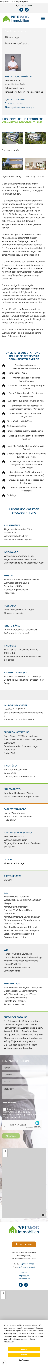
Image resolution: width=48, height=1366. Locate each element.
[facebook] (21, 10)
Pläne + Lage (12, 37)
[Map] (24, 1183)
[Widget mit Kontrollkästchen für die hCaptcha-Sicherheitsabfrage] (22, 1125)
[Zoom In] (5, 1151)
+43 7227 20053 (25, 5)
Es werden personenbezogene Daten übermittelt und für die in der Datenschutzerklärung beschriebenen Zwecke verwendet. (23, 1112)
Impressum (24, 1275)
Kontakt (24, 1272)
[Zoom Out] (5, 1155)
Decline (24, 1355)
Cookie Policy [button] (26, 1336)
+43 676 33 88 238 (15, 103)
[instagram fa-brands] (27, 10)
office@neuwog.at (24, 1267)
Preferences (24, 1360)
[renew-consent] (3, 1363)
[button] (40, 18)
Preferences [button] (9, 1342)
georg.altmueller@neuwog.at (21, 107)
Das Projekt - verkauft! (17, 31)
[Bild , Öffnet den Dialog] (35, 139)
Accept (24, 1349)
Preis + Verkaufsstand (17, 43)
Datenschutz (24, 1278)
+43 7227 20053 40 (16, 99)
